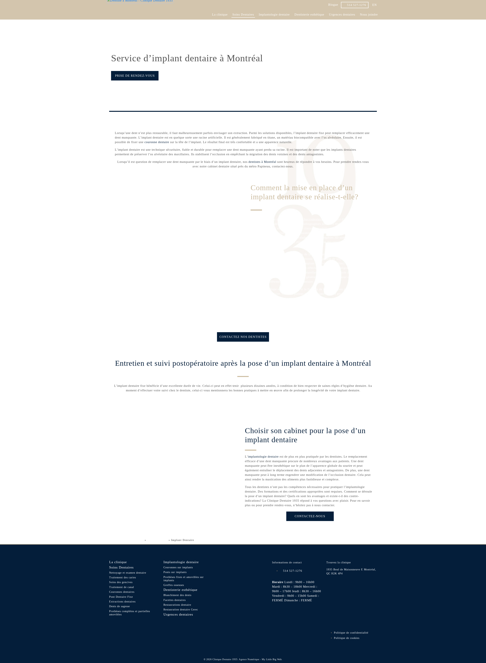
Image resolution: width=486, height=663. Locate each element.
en (374, 4)
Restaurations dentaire (177, 604)
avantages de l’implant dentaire (156, 254)
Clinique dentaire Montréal (125, 540)
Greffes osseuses (173, 585)
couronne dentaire (156, 142)
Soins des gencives (121, 582)
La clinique (220, 14)
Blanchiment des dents (177, 595)
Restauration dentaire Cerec (180, 609)
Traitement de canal (121, 587)
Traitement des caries (122, 577)
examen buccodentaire (308, 219)
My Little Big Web (272, 659)
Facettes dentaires (174, 600)
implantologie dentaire (263, 456)
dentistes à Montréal (262, 161)
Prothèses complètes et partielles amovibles (129, 613)
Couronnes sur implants (178, 567)
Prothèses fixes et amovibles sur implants (183, 579)
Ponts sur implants (175, 572)
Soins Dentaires (243, 14)
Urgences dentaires (342, 14)
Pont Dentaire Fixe (121, 596)
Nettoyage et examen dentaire (127, 572)
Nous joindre (369, 14)
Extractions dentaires (122, 601)
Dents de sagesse (119, 606)
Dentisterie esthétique (309, 14)
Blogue (333, 4)
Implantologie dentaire (274, 14)
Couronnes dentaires (121, 591)
